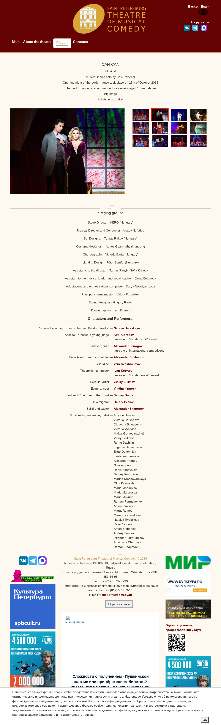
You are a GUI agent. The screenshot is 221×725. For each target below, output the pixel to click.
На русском (200, 22)
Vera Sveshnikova (127, 364)
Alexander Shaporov (129, 408)
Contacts (80, 42)
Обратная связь (119, 604)
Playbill (62, 42)
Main (16, 42)
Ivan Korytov (123, 370)
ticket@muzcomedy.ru (115, 594)
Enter (205, 6)
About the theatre (37, 42)
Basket (193, 6)
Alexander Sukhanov (129, 357)
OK (205, 720)
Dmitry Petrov (124, 402)
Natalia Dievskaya (127, 328)
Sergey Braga (123, 395)
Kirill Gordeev (124, 334)
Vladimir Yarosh (125, 388)
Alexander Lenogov (128, 346)
